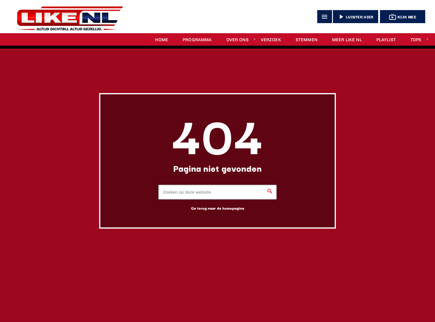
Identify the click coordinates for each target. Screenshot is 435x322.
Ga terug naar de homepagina (217, 208)
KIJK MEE (402, 16)
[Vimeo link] (67, 16)
